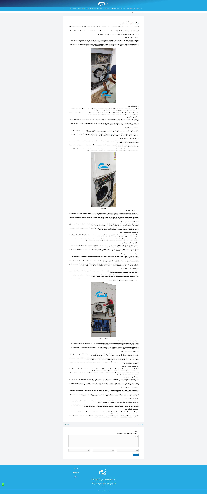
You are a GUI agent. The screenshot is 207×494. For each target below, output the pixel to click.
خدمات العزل (99, 8)
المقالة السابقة (141, 424)
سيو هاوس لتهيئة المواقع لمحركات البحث (103, 490)
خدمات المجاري (93, 8)
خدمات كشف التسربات (115, 8)
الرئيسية (75, 470)
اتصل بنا (79, 8)
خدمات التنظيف (139, 8)
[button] (63, 9)
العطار (112, 134)
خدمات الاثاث (122, 8)
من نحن (87, 8)
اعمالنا (134, 9)
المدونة (83, 8)
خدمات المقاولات (106, 8)
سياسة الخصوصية (73, 8)
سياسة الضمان (139, 9)
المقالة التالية (66, 424)
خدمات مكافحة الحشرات (131, 8)
